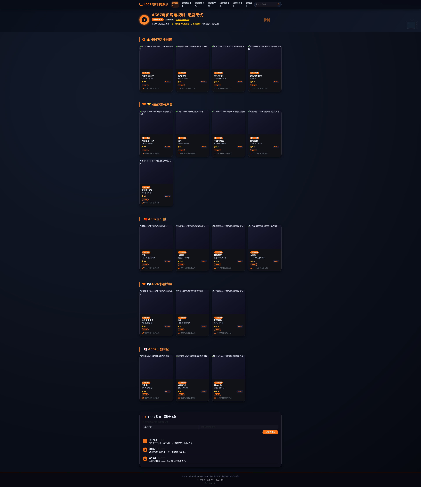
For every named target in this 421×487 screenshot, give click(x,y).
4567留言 (249, 4)
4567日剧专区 (237, 4)
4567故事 (201, 480)
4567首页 (175, 4)
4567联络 (220, 480)
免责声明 (210, 480)
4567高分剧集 (199, 4)
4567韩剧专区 (224, 4)
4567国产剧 (212, 4)
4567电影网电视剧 (155, 4)
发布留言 (271, 432)
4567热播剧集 (186, 4)
